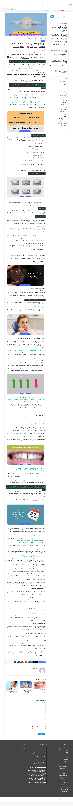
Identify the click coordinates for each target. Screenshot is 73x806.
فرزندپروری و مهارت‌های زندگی (60, 111)
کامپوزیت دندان (63, 114)
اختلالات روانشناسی (62, 84)
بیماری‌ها (64, 89)
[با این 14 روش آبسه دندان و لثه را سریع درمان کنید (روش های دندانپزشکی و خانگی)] (26, 684)
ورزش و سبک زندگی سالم (61, 128)
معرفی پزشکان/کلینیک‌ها (62, 123)
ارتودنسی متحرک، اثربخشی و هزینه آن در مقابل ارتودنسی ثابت (12, 692)
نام (45, 717)
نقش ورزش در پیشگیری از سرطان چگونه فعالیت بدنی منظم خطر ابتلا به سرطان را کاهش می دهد (58, 45)
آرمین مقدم (41, 50)
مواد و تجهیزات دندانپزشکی (62, 764)
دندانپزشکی (38, 38)
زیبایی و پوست (63, 107)
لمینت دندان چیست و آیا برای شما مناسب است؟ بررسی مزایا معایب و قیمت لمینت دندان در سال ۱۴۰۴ (59, 50)
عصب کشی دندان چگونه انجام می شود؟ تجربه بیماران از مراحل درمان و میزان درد (59, 70)
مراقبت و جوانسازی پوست (61, 121)
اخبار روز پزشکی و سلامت (61, 81)
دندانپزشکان (64, 98)
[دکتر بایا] (69, 5)
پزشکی (65, 93)
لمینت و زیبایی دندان (62, 118)
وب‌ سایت (23, 721)
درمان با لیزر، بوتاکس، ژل (62, 775)
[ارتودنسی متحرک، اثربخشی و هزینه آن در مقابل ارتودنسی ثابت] (12, 685)
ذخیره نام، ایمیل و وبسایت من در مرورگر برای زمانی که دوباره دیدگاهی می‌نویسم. (32, 726)
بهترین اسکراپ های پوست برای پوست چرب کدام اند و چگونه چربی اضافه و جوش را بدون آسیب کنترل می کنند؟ (59, 28)
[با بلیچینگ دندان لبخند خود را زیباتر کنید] (40, 685)
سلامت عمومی (63, 109)
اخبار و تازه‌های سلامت (62, 82)
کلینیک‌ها (64, 116)
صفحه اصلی (43, 38)
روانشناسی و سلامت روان (61, 105)
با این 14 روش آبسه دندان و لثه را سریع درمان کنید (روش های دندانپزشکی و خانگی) (26, 690)
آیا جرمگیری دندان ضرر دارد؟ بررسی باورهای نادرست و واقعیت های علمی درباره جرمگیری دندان (59, 56)
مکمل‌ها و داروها (63, 125)
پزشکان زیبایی (63, 91)
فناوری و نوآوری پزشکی (62, 112)
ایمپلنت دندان (64, 88)
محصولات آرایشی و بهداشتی (61, 119)
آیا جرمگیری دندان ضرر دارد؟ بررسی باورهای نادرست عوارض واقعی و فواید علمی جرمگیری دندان (59, 61)
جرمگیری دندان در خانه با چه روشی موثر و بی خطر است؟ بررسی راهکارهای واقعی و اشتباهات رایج (58, 66)
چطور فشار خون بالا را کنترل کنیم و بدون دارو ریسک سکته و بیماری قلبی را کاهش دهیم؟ (59, 34)
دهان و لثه (64, 102)
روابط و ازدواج (64, 769)
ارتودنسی (64, 86)
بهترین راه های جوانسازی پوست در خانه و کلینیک (58, 38)
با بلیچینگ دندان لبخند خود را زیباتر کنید (40, 690)
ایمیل (44, 721)
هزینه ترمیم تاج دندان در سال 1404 (61, 41)
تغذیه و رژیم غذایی (63, 95)
